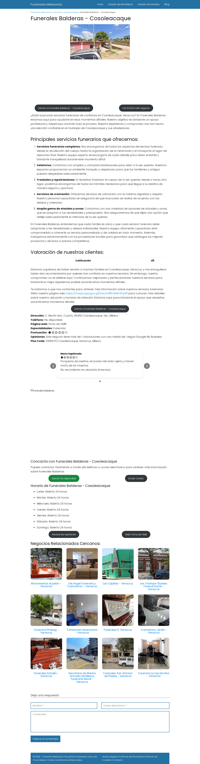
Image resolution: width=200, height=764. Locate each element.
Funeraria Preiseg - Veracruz (46, 631)
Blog (166, 4)
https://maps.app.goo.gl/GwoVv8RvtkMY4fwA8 (97, 293)
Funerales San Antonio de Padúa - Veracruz (118, 674)
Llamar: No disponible (64, 478)
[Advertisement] (100, 83)
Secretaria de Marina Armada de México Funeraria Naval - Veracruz (82, 677)
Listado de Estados (148, 4)
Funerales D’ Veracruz (118, 630)
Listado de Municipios (120, 4)
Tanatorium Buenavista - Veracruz (82, 631)
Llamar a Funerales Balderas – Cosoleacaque (64, 108)
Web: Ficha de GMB (136, 534)
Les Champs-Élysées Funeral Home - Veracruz (153, 586)
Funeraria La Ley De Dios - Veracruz (153, 674)
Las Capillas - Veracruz (118, 583)
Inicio (100, 4)
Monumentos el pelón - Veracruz (46, 585)
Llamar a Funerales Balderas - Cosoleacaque (100, 309)
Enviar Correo (136, 478)
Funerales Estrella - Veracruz (46, 674)
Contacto (117, 760)
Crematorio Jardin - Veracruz (154, 631)
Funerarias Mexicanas (46, 4)
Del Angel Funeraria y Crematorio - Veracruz (82, 585)
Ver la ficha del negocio (136, 108)
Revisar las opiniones (64, 534)
